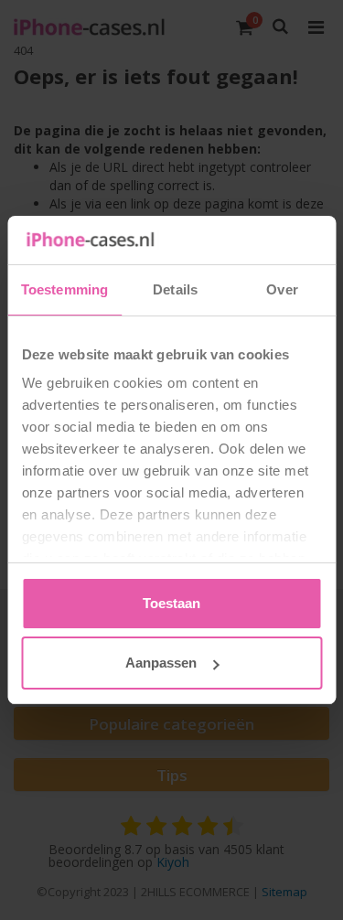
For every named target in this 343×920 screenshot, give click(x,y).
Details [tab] (175, 289)
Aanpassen (161, 662)
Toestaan (171, 603)
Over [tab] (281, 289)
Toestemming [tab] (64, 289)
